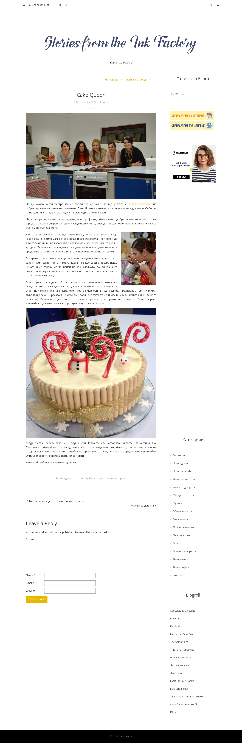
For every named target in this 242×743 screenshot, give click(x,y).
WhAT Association (181, 657)
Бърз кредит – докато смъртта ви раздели (56, 501)
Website (31, 590)
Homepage (111, 79)
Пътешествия (181, 535)
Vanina (106, 102)
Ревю (176, 543)
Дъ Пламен (177, 673)
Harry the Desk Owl (181, 634)
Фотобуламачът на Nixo (185, 704)
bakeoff (94, 478)
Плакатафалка (179, 688)
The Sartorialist (179, 642)
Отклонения (180, 519)
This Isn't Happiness (182, 649)
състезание (108, 478)
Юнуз (173, 712)
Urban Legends (182, 471)
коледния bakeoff (140, 204)
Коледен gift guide (184, 487)
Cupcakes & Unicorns (182, 610)
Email (30, 583)
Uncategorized (181, 463)
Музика (177, 503)
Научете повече (36, 4)
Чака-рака (179, 575)
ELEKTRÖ (176, 618)
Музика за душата (142, 505)
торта (121, 478)
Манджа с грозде (136, 79)
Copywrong (179, 455)
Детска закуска (179, 665)
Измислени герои (184, 479)
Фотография (181, 567)
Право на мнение (184, 527)
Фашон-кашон (182, 559)
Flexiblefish (176, 626)
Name (30, 575)
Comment (32, 539)
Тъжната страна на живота (187, 696)
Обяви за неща (182, 511)
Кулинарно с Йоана (182, 681)
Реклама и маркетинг (186, 551)
